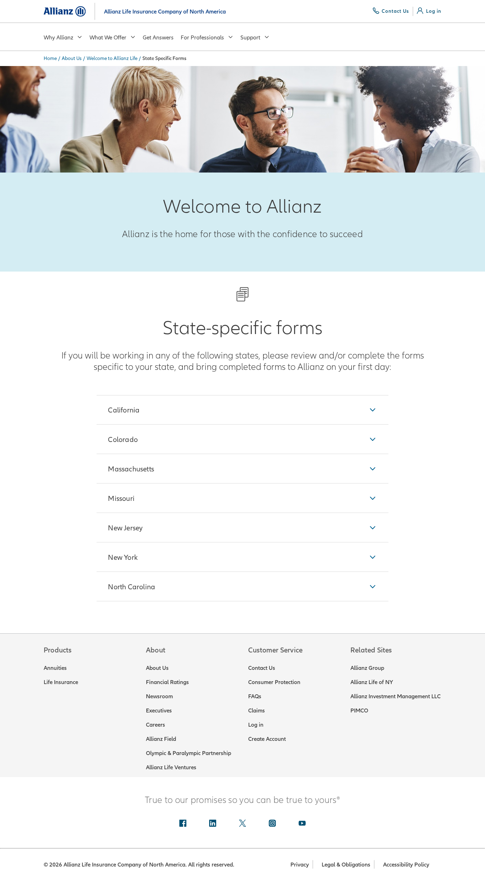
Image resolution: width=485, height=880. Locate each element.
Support (250, 37)
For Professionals (202, 37)
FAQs (254, 696)
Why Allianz (58, 37)
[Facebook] (182, 824)
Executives (159, 710)
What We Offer (107, 37)
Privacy (299, 864)
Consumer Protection (274, 682)
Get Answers (158, 37)
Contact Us (261, 668)
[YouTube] (302, 824)
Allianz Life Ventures (171, 767)
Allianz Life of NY (371, 682)
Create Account (267, 739)
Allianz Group (367, 668)
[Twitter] (242, 824)
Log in (255, 724)
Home (50, 58)
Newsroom (159, 696)
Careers (155, 724)
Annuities (55, 668)
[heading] (242, 409)
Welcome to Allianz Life (112, 58)
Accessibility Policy (406, 864)
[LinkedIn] (212, 824)
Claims (256, 710)
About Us (72, 58)
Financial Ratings (167, 682)
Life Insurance (61, 682)
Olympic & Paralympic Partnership (188, 753)
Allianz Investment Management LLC (395, 696)
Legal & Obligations (346, 864)
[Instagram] (272, 824)
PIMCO (359, 710)
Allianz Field (161, 739)
